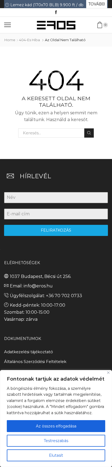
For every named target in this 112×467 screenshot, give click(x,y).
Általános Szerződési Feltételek (35, 361)
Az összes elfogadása (56, 426)
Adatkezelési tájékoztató (28, 351)
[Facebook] (56, 12)
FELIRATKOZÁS (56, 230)
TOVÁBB (96, 4)
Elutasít (56, 455)
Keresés (89, 133)
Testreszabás (56, 440)
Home (9, 40)
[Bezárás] (108, 372)
